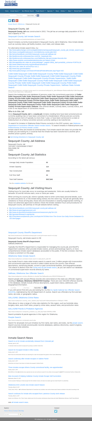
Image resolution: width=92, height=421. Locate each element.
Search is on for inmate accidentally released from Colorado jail (31, 341)
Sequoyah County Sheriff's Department (25, 232)
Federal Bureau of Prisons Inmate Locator (23, 128)
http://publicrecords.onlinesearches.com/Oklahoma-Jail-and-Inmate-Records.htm (38, 58)
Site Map (21, 410)
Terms (10, 410)
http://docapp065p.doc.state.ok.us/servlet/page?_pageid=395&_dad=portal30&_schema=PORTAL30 (45, 62)
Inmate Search (12, 24)
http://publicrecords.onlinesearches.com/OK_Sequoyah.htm (30, 56)
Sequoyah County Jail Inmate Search (24, 36)
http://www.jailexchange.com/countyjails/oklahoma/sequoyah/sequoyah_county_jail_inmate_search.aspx (46, 50)
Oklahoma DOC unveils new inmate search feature (26, 385)
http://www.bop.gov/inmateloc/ (19, 69)
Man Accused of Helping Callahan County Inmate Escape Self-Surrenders (34, 376)
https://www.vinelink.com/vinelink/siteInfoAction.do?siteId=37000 (32, 60)
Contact (15, 410)
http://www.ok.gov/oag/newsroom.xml (22, 210)
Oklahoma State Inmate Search (21, 256)
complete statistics (20, 183)
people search (78, 323)
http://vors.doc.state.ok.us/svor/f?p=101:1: (24, 66)
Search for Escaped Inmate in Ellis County (23, 350)
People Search (14, 317)
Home (6, 410)
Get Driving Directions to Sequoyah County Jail (27, 137)
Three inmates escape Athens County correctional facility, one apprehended (35, 367)
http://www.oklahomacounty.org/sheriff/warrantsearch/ (28, 64)
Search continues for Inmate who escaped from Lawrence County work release (36, 394)
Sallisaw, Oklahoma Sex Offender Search (26, 273)
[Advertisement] (58, 4)
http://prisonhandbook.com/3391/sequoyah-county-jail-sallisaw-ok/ (32, 54)
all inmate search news (20, 402)
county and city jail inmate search (45, 267)
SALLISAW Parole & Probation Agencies (25, 309)
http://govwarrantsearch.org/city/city (21, 214)
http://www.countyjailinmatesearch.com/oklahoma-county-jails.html (32, 52)
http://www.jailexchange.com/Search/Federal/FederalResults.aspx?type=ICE (36, 71)
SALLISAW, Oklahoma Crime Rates (23, 298)
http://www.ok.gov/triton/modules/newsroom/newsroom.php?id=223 (33, 212)
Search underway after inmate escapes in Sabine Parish (28, 359)
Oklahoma (21, 24)
